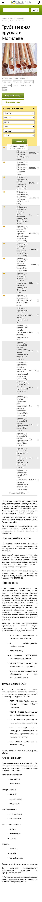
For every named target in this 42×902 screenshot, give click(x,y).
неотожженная (20, 78)
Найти (35, 10)
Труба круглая (20, 21)
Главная (4, 18)
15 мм (16, 85)
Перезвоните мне (13, 102)
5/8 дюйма (6, 85)
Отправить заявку (12, 95)
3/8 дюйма (28, 82)
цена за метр (26, 85)
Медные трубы (20, 18)
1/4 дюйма (17, 82)
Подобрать (19, 141)
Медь (11, 18)
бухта (4, 89)
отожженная (7, 78)
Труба (12, 21)
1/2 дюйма (6, 82)
